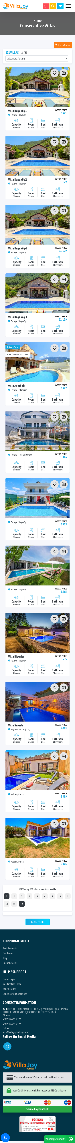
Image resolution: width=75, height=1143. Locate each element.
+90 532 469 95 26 (12, 1019)
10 (6, 904)
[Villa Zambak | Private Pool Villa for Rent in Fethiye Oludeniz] (37, 362)
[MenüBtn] (68, 6)
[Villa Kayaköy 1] (37, 87)
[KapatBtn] (5, 1137)
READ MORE (37, 921)
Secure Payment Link (37, 1109)
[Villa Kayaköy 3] (37, 293)
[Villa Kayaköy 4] (37, 225)
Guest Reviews (10, 962)
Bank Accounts (10, 948)
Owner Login (9, 979)
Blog (5, 958)
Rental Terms (9, 988)
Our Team (8, 953)
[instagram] (7, 1046)
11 (14, 904)
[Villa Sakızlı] (37, 702)
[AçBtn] (53, 6)
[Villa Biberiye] (37, 633)
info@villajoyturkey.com (15, 1032)
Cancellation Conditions (15, 993)
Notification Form (12, 984)
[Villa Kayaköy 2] (37, 156)
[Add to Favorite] (54, 73)
